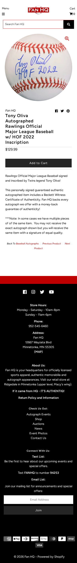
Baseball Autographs (27, 243)
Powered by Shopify (51, 556)
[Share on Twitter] (62, 111)
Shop (38, 419)
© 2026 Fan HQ (24, 556)
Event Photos (38, 433)
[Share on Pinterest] (68, 111)
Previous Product (51, 243)
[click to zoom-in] (67, 39)
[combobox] (38, 24)
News (38, 428)
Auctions (38, 424)
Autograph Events (38, 414)
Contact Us (38, 438)
